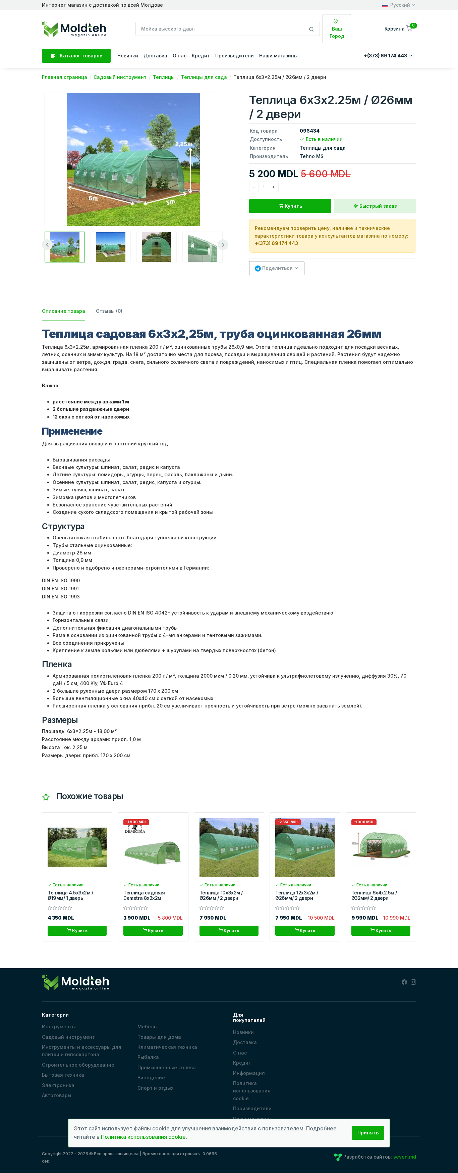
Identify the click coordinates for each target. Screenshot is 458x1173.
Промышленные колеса (166, 1067)
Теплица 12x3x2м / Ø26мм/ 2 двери (296, 895)
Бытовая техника (63, 1075)
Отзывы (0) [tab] (109, 311)
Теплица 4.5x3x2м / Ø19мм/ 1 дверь (70, 895)
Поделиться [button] (277, 268)
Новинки (127, 55)
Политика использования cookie (252, 1090)
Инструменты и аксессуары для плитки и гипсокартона (81, 1050)
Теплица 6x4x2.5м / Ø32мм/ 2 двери (374, 895)
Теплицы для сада (323, 148)
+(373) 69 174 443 (276, 243)
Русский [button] (400, 5)
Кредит (201, 55)
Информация (249, 1073)
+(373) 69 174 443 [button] (386, 55)
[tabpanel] (229, 543)
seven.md (404, 1157)
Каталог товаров (80, 55)
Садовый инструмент (68, 1037)
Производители (234, 55)
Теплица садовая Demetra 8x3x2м (144, 895)
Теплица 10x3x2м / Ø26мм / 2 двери (221, 895)
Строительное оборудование (78, 1065)
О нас (179, 55)
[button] (399, 29)
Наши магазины (278, 55)
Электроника (58, 1085)
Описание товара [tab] (63, 311)
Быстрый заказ (377, 206)
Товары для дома (159, 1037)
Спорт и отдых (155, 1088)
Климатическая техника (167, 1047)
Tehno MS (312, 156)
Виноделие (151, 1077)
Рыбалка (148, 1057)
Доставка (155, 55)
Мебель (147, 1026)
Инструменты (59, 1026)
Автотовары (56, 1095)
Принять (368, 1132)
